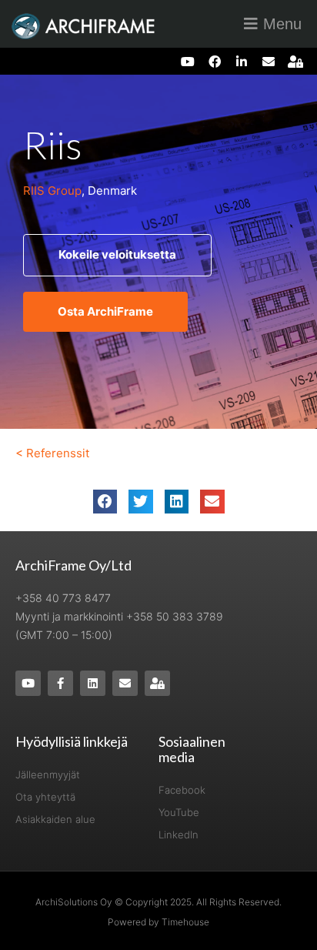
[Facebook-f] (60, 683)
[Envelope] (268, 61)
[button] (105, 502)
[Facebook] (214, 61)
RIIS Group (52, 190)
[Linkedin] (92, 683)
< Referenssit (52, 453)
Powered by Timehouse (158, 922)
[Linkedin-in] (241, 61)
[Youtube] (187, 61)
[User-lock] (295, 61)
